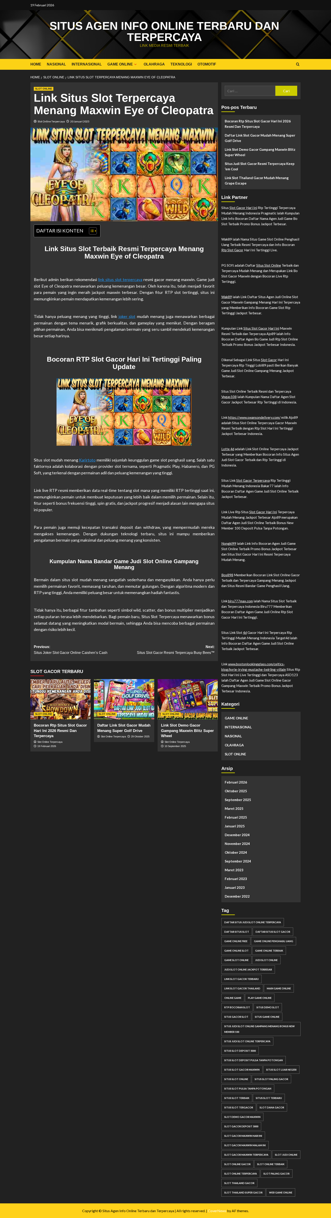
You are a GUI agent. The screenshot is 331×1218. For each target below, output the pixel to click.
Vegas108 (229, 397)
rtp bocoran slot (237, 1007)
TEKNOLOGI (181, 64)
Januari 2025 (235, 826)
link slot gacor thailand (242, 988)
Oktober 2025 (236, 791)
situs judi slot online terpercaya (247, 1041)
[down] (135, 64)
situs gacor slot (236, 1016)
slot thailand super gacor (243, 1192)
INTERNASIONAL (87, 64)
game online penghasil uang (273, 941)
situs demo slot (267, 1007)
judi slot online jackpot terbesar (248, 969)
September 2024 (238, 861)
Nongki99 (228, 543)
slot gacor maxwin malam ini (245, 1145)
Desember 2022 (237, 896)
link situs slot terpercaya (120, 279)
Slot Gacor (269, 360)
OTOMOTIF (206, 64)
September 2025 (238, 800)
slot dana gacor (272, 1107)
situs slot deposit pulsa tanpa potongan (253, 1060)
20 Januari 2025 (79, 121)
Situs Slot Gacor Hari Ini (261, 328)
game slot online (236, 960)
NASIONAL (56, 64)
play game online (260, 997)
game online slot (236, 950)
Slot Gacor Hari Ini (243, 208)
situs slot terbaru (269, 1097)
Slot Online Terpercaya (51, 121)
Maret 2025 (234, 808)
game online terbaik (269, 950)
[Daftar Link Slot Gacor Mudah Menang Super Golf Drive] (124, 699)
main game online (279, 988)
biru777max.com (240, 601)
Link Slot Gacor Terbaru (241, 978)
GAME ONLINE (120, 64)
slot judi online (286, 1154)
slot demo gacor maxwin (242, 1116)
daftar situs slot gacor (273, 931)
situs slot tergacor (238, 1107)
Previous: (70, 650)
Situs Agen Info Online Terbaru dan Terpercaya (164, 31)
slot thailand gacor (239, 1183)
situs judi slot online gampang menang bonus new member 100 (259, 1029)
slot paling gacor (276, 1173)
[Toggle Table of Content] (91, 231)
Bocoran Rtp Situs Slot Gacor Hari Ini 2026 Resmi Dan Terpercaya (60, 730)
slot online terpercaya (240, 1173)
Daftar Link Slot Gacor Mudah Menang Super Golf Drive (260, 138)
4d (245, 632)
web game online (280, 1192)
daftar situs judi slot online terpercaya (252, 922)
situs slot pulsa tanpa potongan (247, 1088)
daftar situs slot (236, 931)
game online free (235, 941)
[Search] (298, 64)
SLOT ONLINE (43, 88)
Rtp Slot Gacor (232, 250)
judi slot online (266, 960)
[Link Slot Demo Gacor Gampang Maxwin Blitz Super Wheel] (188, 699)
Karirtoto (87, 459)
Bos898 (227, 575)
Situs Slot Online (268, 265)
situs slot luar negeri (281, 1069)
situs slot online (236, 1079)
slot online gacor (237, 1164)
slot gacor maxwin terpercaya (246, 1154)
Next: (175, 650)
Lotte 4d (227, 449)
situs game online (267, 1016)
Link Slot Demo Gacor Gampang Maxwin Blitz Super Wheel (187, 730)
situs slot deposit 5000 (240, 1050)
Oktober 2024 (236, 852)
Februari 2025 (236, 817)
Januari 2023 (235, 887)
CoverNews (217, 1211)
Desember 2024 (237, 835)
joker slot (127, 316)
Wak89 (226, 297)
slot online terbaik (270, 1164)
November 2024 (237, 844)
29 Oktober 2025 (140, 736)
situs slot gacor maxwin (242, 1069)
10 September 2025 (175, 746)
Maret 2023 (234, 870)
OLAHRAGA (154, 64)
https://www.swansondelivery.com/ (254, 417)
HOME (35, 64)
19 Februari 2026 (46, 746)
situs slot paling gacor (271, 1079)
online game (232, 997)
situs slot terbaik (236, 1097)
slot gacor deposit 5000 (241, 1126)
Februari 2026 (236, 782)
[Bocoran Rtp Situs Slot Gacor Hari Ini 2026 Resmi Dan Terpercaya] (60, 699)
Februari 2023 (236, 879)
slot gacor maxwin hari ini (243, 1135)
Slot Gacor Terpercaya (253, 480)
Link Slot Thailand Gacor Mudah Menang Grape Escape (257, 180)
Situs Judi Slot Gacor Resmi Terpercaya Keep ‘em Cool (260, 166)
